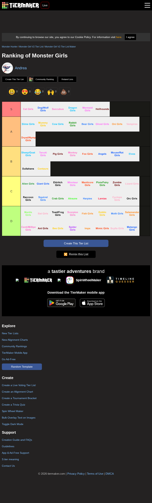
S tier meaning (10, 459)
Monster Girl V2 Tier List (31, 46)
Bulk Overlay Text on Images (18, 417)
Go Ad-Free (9, 359)
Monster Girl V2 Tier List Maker (60, 46)
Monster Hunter (9, 46)
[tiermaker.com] (20, 5)
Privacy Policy (76, 473)
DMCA (109, 473)
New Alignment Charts (15, 339)
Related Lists (67, 79)
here (118, 37)
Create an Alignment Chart (17, 391)
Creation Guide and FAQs (17, 439)
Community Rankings (14, 346)
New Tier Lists (10, 333)
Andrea (21, 68)
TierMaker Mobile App (14, 352)
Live (44, 5)
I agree (130, 37)
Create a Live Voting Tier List (19, 385)
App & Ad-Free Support (15, 452)
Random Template (22, 366)
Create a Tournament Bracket (19, 398)
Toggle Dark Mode (12, 424)
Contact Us (8, 465)
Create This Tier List (14, 79)
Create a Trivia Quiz (13, 404)
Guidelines (8, 446)
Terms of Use (95, 473)
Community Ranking (45, 79)
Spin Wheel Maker (12, 411)
